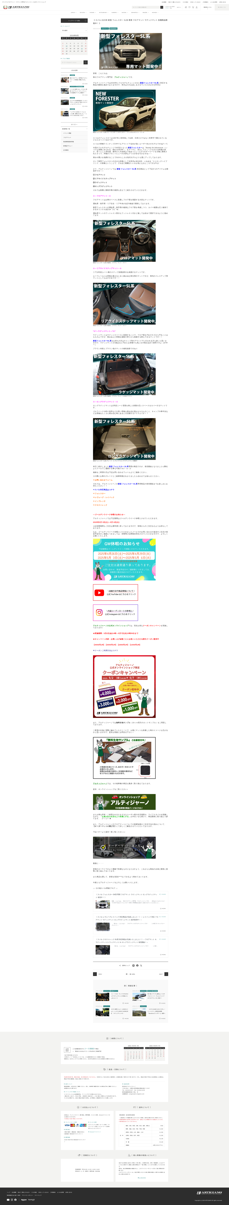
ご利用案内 (205, 2)
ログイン (179, 7)
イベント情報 (67, 133)
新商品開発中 (113, 28)
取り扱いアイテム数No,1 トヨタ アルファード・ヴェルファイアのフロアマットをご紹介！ (156, 996)
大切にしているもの (195, 2)
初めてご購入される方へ (174, 2)
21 (82, 48)
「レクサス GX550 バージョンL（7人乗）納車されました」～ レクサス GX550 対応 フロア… (78, 113)
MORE (127, 1003)
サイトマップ (38, 1195)
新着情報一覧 (66, 129)
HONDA (154, 12)
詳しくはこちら (142, 1177)
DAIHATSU (134, 12)
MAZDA (145, 12)
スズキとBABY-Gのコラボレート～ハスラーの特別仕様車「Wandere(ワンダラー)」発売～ (156, 1011)
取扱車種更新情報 (68, 141)
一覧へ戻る (132, 974)
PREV (100, 974)
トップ (8, 1192)
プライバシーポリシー (27, 1195)
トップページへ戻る (74, 20)
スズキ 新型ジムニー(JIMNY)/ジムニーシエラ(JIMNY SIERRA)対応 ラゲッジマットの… (119, 1011)
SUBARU (114, 12)
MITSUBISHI (103, 12)
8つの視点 (185, 2)
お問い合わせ (222, 2)
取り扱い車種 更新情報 (152, 991)
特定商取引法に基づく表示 (13, 1195)
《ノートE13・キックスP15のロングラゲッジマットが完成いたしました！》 (119, 996)
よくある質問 (213, 2)
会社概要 (164, 2)
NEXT (161, 974)
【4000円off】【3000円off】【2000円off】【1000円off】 (117, 645)
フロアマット (105, 28)
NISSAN (92, 12)
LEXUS (73, 12)
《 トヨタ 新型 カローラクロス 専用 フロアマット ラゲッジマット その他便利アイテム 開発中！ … (78, 91)
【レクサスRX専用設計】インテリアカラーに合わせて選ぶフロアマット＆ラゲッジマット (78, 102)
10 (66, 46)
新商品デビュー (114, 991)
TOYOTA (82, 12)
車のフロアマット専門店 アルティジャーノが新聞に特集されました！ (78, 79)
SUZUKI (124, 12)
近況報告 (72, 75)
